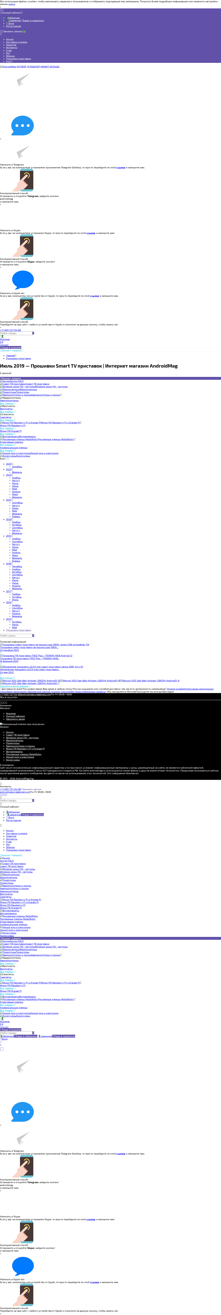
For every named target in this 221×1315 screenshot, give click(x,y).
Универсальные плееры (13, 447)
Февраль (17, 472)
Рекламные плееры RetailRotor (24, 754)
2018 (8, 563)
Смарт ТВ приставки (17, 734)
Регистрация (13, 26)
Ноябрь (16, 477)
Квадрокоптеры (9, 400)
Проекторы (12, 743)
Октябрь (17, 524)
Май (14, 488)
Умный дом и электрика (20, 756)
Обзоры (10, 55)
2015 (8, 619)
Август (16, 480)
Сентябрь (17, 502)
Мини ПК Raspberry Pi (12, 425)
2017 (8, 591)
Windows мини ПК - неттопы (22, 737)
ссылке (120, 167)
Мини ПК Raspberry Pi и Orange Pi (25, 748)
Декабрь (17, 466)
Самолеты (5, 417)
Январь (16, 516)
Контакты (11, 47)
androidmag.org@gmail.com (36, 694)
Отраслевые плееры (11, 441)
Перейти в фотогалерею (14, 686)
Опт (8, 53)
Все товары (7, 403)
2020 (8, 519)
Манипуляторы (14, 740)
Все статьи (6, 677)
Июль (15, 483)
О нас (9, 50)
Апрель (16, 491)
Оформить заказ (15, 718)
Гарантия (11, 44)
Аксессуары (13, 759)
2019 (8, 535)
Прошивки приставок (18, 58)
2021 (8, 499)
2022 (8, 474)
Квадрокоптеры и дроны (20, 745)
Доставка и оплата (16, 42)
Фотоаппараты (14, 751)
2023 (8, 469)
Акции (10, 39)
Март (15, 494)
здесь (11, 4)
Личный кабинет (15, 716)
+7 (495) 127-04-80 (10, 330)
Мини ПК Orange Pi (11, 430)
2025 (8, 463)
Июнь (15, 485)
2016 (8, 602)
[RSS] (6, 458)
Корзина (11, 713)
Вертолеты (6, 408)
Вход (11, 23)
